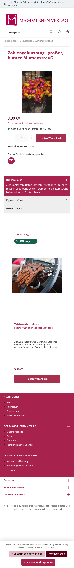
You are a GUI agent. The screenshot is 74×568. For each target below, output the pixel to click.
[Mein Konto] (60, 32)
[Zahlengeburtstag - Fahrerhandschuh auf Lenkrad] (37, 276)
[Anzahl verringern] (11, 138)
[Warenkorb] (68, 32)
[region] (37, 92)
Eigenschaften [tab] (14, 200)
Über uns (11, 440)
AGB (9, 402)
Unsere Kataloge (15, 431)
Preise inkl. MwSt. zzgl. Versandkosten (25, 123)
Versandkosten (58, 505)
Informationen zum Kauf (20, 455)
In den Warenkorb (51, 138)
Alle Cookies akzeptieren (38, 562)
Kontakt (11, 469)
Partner (11, 436)
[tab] (37, 186)
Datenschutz (13, 411)
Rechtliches (12, 396)
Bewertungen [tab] (14, 208)
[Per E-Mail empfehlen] (11, 160)
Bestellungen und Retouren (20, 465)
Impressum (12, 406)
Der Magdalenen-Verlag (20, 426)
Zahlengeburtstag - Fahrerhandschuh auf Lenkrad (33, 326)
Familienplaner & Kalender (20, 444)
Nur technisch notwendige (27, 553)
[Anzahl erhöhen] (31, 138)
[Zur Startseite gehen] (37, 19)
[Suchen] (51, 32)
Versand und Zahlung (17, 461)
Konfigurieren (57, 553)
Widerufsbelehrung (16, 415)
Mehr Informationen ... (45, 547)
